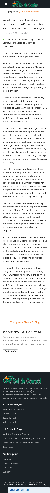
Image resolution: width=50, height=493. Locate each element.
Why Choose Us (10, 463)
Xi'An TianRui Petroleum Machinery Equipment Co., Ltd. (25, 486)
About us (7, 459)
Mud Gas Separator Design (16, 434)
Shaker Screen (9, 413)
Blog (16, 11)
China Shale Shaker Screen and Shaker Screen (21, 442)
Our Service (8, 472)
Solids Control (9, 418)
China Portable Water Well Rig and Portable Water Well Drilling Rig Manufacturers (24, 438)
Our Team (7, 467)
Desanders (8, 447)
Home (9, 12)
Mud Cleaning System (13, 409)
